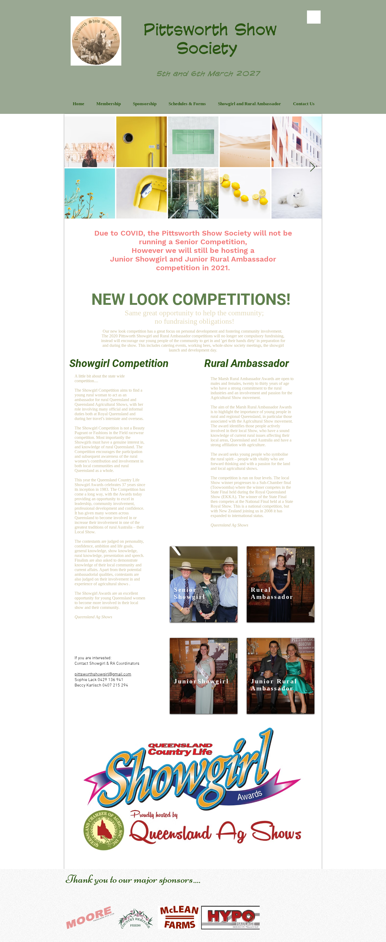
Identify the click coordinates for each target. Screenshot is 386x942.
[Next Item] (313, 167)
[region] (203, 584)
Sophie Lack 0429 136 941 (99, 680)
